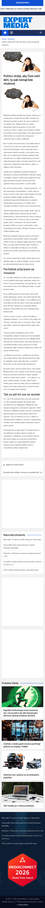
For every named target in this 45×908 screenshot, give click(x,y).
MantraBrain (23, 905)
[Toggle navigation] (11, 32)
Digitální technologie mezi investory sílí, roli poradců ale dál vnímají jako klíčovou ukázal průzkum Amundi (20, 713)
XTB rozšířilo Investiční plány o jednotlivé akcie (21, 570)
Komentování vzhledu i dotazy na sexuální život (21, 472)
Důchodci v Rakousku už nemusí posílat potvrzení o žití (22, 831)
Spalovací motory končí (15, 465)
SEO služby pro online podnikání (18, 806)
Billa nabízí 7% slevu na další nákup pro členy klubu (22, 540)
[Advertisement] (22, 504)
